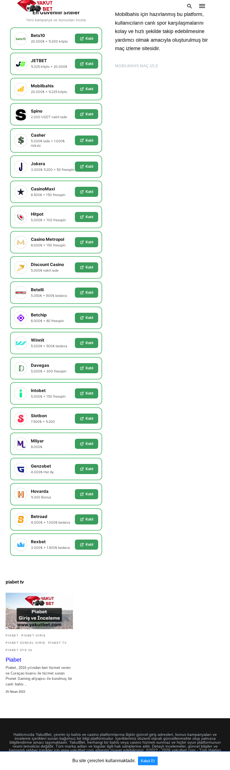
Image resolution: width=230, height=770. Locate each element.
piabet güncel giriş (25, 642)
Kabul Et (148, 761)
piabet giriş (33, 635)
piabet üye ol (19, 650)
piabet (12, 635)
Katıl (89, 38)
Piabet (13, 660)
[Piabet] (39, 611)
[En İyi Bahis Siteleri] (34, 6)
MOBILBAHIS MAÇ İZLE (136, 66)
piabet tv (57, 642)
